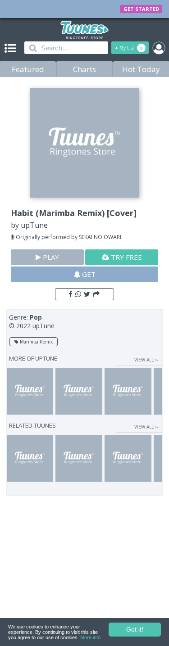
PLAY (50, 257)
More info (90, 637)
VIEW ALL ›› (146, 360)
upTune (34, 225)
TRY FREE (125, 257)
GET (88, 274)
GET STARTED (141, 8)
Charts (84, 69)
